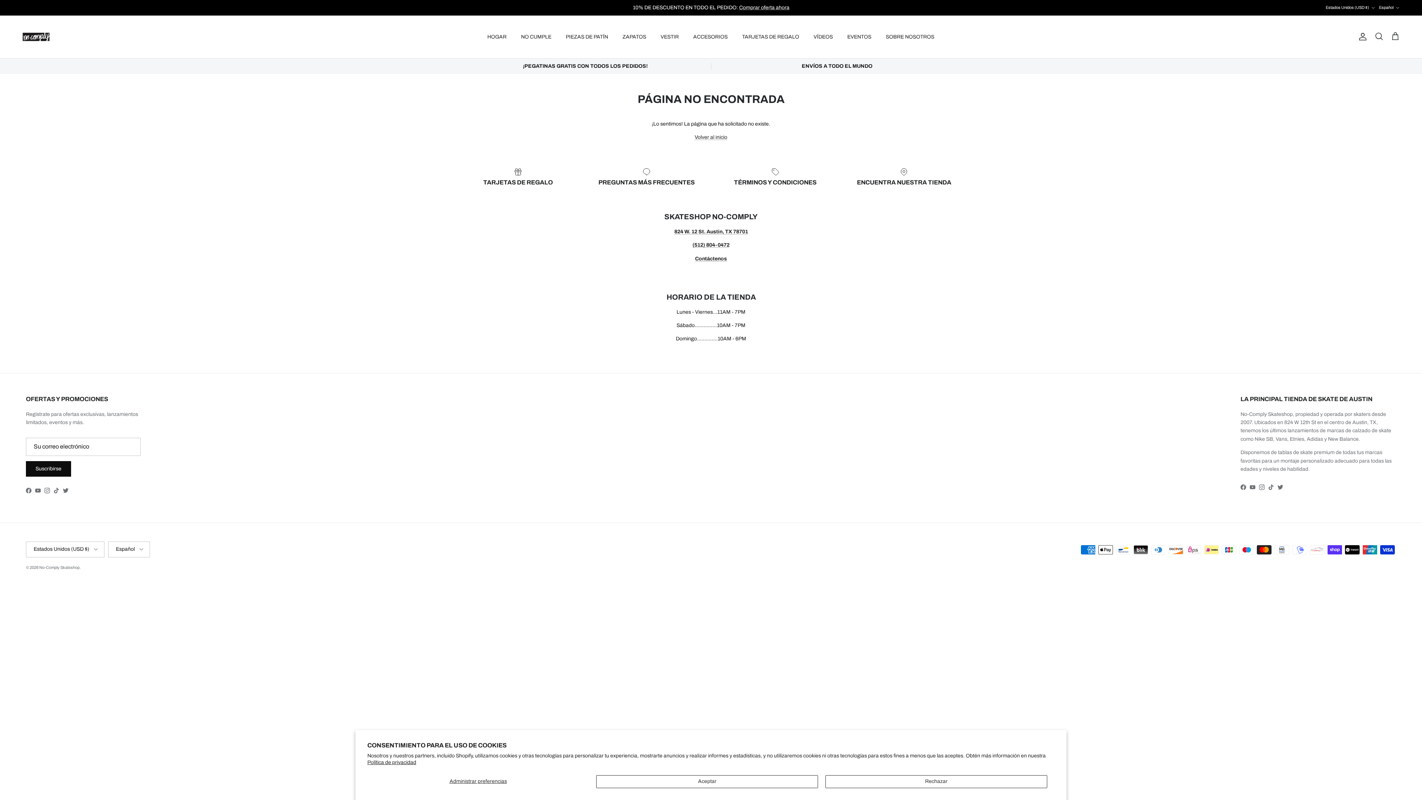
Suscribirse (48, 468)
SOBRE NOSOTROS (910, 37)
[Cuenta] (1361, 36)
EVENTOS (859, 37)
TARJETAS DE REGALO (770, 37)
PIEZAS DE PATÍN (587, 37)
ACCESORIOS (710, 37)
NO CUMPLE (536, 37)
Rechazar (936, 781)
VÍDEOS (823, 37)
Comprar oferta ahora (764, 7)
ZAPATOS (634, 37)
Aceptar (707, 781)
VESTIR (670, 37)
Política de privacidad (391, 762)
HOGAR (497, 37)
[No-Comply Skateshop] (36, 37)
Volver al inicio (711, 137)
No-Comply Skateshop (59, 567)
